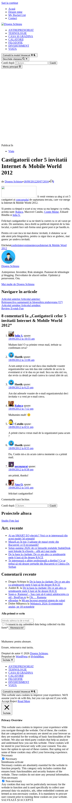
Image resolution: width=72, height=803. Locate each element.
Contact (12, 18)
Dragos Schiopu (14, 181)
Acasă (11, 8)
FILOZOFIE (15, 42)
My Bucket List (17, 15)
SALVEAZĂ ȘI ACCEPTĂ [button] (17, 799)
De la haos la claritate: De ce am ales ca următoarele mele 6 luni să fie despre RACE (37, 556)
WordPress (22, 656)
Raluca (19, 211)
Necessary (11, 758)
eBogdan (13, 600)
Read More (24, 701)
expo (37, 245)
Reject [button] (13, 701)
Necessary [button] (7, 755)
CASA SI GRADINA (20, 36)
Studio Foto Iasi (10, 520)
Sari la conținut (9, 2)
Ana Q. (19, 484)
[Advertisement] (36, 106)
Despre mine (15, 11)
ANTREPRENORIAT (21, 30)
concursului (22, 199)
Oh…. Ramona (37, 597)
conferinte (16, 245)
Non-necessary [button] (9, 777)
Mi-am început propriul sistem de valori (43, 600)
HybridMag (37, 656)
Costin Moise (51, 211)
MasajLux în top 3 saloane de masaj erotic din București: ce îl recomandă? (33, 543)
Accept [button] (5, 701)
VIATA (12, 48)
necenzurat (21, 466)
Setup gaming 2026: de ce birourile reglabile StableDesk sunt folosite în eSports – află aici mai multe (39, 550)
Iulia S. (16, 214)
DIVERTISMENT (18, 45)
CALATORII (15, 39)
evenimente (28, 245)
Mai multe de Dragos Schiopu (17, 284)
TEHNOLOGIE (17, 33)
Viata (11, 151)
